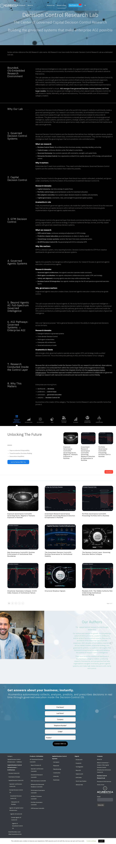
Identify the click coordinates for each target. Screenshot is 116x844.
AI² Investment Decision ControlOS (36, 761)
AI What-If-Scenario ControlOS (36, 797)
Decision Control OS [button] (53, 397)
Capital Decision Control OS (16, 780)
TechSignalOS (79, 767)
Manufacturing (57, 769)
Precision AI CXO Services (104, 781)
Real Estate (56, 780)
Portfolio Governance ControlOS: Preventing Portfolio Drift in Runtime (105, 451)
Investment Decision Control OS (16, 797)
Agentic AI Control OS (16, 814)
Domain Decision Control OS (16, 791)
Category (9, 756)
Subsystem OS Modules (15, 803)
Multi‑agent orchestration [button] (46, 339)
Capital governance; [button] (45, 198)
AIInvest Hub (79, 784)
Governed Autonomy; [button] (45, 153)
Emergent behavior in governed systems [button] (51, 333)
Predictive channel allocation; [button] (48, 236)
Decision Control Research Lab (102, 777)
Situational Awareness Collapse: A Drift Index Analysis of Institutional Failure (22, 592)
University (56, 776)
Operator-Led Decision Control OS (15, 785)
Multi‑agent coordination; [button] (47, 275)
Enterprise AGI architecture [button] (47, 342)
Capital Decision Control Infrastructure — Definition (14, 761)
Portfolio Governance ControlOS (36, 803)
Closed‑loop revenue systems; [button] (49, 239)
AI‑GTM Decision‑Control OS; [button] (48, 242)
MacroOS (78, 770)
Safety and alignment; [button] (45, 278)
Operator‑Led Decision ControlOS (37, 770)
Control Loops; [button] (43, 150)
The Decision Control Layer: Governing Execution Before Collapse (96, 553)
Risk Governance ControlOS (38, 781)
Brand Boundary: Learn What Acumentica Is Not (15, 833)
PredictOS (78, 763)
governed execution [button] (54, 395)
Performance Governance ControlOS (38, 791)
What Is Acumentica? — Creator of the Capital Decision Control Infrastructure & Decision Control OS (104, 767)
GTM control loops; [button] (44, 233)
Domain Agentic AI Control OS (16, 819)
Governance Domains (14, 777)
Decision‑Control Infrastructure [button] (75, 115)
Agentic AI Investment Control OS (17, 826)
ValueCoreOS (79, 774)
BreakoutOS (79, 759)
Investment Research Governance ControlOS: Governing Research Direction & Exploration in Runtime (88, 453)
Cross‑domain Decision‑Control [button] (48, 336)
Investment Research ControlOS (37, 776)
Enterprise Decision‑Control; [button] (48, 156)
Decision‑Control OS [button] (105, 78)
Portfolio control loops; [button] (46, 192)
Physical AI (56, 765)
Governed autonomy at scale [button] (47, 345)
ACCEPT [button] (101, 841)
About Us (99, 759)
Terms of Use (100, 784)
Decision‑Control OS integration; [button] (49, 281)
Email (98, 796)
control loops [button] (51, 392)
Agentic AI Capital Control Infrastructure (16, 809)
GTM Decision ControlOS (37, 808)
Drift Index (79, 777)
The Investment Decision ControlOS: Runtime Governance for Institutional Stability (58, 554)
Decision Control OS (14, 773)
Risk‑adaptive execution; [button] (46, 195)
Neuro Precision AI (36, 765)
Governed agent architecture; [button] (48, 272)
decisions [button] (50, 389)
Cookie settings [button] (91, 841)
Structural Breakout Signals (55, 591)
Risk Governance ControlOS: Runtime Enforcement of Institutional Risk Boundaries (21, 554)
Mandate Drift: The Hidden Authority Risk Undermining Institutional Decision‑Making (97, 593)
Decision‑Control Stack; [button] (46, 147)
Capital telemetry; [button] (44, 189)
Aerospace (56, 762)
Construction (56, 773)
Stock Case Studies (81, 781)
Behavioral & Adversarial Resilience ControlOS (37, 786)
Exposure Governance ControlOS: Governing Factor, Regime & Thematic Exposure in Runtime (70, 452)
